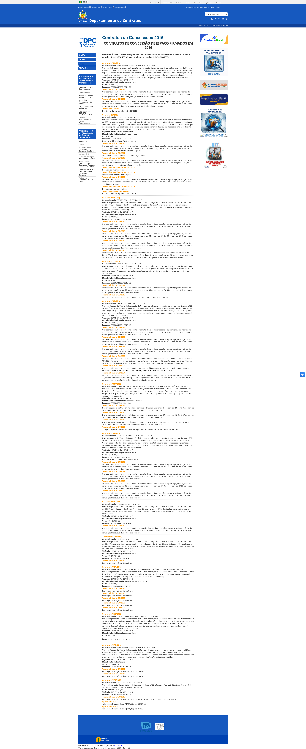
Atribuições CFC (85, 142)
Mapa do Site (215, 7)
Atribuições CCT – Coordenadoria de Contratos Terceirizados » (86, 90)
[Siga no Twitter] (216, 19)
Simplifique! (154, 3)
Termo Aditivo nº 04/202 (113, 356)
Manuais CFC (84, 154)
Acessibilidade (191, 7)
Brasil (85, 2)
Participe (179, 3)
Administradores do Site (219, 26)
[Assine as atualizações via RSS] (226, 19)
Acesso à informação (193, 3)
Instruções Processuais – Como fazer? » (86, 102)
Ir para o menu (97, 7)
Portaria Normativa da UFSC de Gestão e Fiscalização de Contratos (87, 172)
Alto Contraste (203, 7)
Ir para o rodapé (120, 7)
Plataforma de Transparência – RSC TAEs (87, 179)
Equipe (82, 59)
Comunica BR (167, 3)
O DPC (82, 55)
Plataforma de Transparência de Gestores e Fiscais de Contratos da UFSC (87, 164)
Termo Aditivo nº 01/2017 (113, 89)
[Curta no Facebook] (212, 19)
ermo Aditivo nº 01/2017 (114, 588)
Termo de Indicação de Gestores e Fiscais (87, 158)
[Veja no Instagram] (223, 19)
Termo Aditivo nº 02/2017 (113, 295)
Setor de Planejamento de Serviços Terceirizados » (85, 120)
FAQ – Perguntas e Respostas (86, 107)
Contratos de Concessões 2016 (132, 37)
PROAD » (83, 68)
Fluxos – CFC (84, 145)
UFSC (81, 64)
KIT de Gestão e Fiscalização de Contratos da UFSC (86, 149)
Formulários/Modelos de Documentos (87, 96)
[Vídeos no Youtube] (219, 19)
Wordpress (119, 745)
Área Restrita (203, 26)
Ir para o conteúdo (84, 7)
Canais (218, 3)
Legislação (208, 3)
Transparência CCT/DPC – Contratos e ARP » (86, 113)
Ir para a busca (108, 7)
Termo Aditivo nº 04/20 (112, 427)
